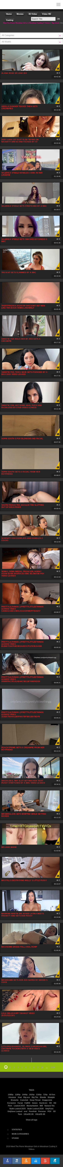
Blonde (43, 1097)
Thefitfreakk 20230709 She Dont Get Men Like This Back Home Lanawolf (23, 307)
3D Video (32, 14)
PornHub (33, 1111)
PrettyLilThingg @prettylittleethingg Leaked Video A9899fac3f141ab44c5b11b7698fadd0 (22, 679)
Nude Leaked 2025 (17, 1109)
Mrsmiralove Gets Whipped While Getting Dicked (23, 815)
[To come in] (13, 4)
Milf (41, 1106)
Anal (20, 1097)
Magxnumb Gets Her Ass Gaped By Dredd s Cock (24, 981)
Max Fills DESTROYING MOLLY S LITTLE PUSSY (24, 880)
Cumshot (24, 1100)
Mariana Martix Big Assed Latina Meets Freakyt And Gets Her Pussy (22, 915)
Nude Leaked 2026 (35, 1109)
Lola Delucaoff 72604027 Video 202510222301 (18, 1014)
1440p (24, 1095)
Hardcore (43, 1103)
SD (54, 1111)
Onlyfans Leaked (14, 1111)
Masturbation (32, 1106)
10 (42, 1067)
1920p (31, 1095)
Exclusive (11, 1103)
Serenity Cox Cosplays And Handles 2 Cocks (22, 539)
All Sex (52, 1095)
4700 (52, 1067)
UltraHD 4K (40, 1114)
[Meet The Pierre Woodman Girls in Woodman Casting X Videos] (4, 4)
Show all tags (31, 1120)
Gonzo (34, 1103)
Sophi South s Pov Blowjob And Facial (22, 439)
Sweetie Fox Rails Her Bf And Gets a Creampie (20, 340)
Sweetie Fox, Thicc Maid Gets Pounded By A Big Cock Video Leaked (24, 373)
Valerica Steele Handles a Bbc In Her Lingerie (22, 174)
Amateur (12, 1097)
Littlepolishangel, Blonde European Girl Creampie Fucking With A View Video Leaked (24, 1048)
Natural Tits (49, 1106)
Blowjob (51, 1097)
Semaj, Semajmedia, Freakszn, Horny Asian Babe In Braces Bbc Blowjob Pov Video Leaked (22, 573)
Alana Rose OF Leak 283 (14, 73)
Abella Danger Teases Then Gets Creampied (19, 107)
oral (25, 1111)
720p (45, 1095)
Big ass (26, 1097)
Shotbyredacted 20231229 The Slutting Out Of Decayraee (22, 506)
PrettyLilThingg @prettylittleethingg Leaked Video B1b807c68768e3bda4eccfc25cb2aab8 (22, 644)
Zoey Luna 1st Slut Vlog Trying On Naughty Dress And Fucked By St (20, 141)
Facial (20, 1103)
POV (49, 1111)
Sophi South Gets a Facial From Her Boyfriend (20, 473)
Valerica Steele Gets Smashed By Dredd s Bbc (24, 240)
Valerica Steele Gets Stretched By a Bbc (24, 206)
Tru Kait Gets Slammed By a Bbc (18, 272)
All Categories (8, 35)
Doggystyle (47, 1100)
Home (9, 14)
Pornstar (42, 1111)
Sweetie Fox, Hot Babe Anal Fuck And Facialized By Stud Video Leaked (21, 406)
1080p (10, 1095)
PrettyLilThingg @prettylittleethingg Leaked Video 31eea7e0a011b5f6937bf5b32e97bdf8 (22, 714)
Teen (20, 1114)
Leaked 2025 (19, 1106)
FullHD (27, 1103)
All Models (6, 42)
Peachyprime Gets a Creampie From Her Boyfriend (22, 748)
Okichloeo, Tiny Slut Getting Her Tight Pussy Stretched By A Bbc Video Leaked (23, 782)
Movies (20, 14)
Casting (9, 20)
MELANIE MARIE (9, 847)
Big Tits (35, 1097)
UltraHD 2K (29, 1114)
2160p (38, 1095)
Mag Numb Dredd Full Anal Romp (19, 947)
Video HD (46, 14)
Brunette (15, 1100)
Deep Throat (35, 1100)
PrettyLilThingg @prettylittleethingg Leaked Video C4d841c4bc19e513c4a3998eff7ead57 (22, 609)
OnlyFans (49, 1109)
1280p (17, 1095)
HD (50, 1103)
